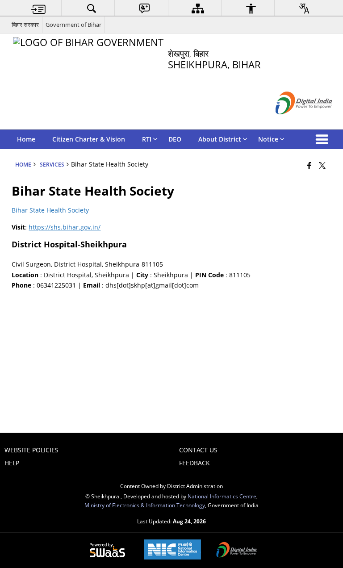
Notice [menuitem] (268, 139)
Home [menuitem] (26, 139)
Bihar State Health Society (50, 210)
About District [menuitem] (219, 139)
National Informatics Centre (222, 496)
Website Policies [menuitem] (31, 450)
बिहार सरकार (25, 25)
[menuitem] (38, 8)
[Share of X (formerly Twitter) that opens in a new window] (322, 165)
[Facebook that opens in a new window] (309, 165)
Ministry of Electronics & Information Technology (144, 505)
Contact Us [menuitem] (198, 450)
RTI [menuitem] (146, 139)
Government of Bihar (73, 25)
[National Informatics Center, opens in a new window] (172, 550)
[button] (324, 139)
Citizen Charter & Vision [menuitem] (88, 139)
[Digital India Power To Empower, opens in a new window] (236, 550)
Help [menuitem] (11, 463)
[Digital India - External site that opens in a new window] (293, 121)
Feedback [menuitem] (194, 463)
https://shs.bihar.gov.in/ (64, 227)
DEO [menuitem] (174, 139)
